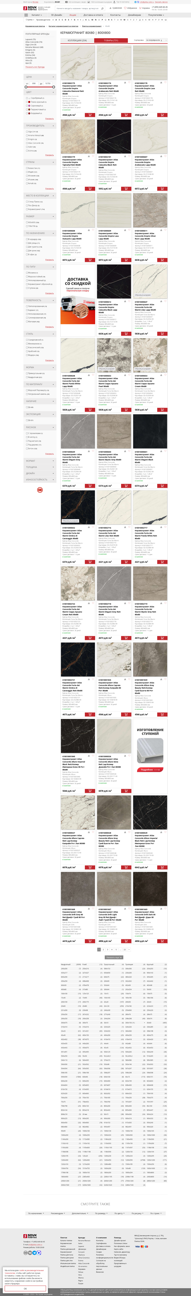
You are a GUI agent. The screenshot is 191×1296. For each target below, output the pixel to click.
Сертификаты (101, 1243)
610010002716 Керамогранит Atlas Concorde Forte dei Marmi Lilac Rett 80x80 (109, 532)
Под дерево (34, 444)
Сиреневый (37, 105)
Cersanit (81, 1252)
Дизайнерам (134, 15)
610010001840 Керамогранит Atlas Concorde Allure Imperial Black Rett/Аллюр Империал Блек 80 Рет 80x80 (73, 763)
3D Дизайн (56, 15)
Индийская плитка (67, 1266)
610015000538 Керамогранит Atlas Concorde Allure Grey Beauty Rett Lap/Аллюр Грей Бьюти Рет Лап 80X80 (109, 839)
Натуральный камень (38, 394)
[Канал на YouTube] (25, 1253)
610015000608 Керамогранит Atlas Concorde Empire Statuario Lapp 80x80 (72, 235)
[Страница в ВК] (30, 1253)
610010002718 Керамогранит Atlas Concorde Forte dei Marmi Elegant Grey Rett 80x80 (110, 609)
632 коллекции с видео (77, 2)
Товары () (111, 40)
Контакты (115, 15)
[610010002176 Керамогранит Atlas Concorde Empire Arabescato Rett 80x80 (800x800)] (114, 63)
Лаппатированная (37, 306)
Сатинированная (37, 317)
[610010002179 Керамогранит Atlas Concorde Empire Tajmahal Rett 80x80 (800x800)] (78, 136)
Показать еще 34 (114, 957)
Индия (32, 172)
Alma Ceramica (84, 1258)
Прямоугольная (36, 373)
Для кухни (34, 250)
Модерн (33, 355)
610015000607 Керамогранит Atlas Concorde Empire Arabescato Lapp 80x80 (145, 161)
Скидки (99, 1252)
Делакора (82, 1249)
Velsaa (80, 1272)
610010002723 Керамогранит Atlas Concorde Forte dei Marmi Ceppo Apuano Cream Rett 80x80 (72, 609)
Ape (27, 63)
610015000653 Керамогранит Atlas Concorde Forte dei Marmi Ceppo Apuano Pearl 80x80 (108, 381)
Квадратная (35, 377)
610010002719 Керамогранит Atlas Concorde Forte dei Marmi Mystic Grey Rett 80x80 (145, 609)
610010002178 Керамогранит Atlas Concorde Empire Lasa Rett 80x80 (145, 87)
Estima (28, 55)
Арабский (33, 351)
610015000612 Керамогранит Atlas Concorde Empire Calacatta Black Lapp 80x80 (108, 307)
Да (30, 407)
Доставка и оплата (93, 15)
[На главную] (37, 1236)
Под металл (34, 441)
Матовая (33, 321)
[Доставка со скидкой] (78, 294)
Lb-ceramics (82, 1266)
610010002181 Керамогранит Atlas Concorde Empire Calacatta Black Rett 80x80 (108, 162)
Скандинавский (35, 339)
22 (125, 949)
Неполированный (37, 280)
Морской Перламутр (38, 390)
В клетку (32, 437)
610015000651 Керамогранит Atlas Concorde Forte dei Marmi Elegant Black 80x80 (144, 457)
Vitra (27, 60)
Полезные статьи (120, 1243)
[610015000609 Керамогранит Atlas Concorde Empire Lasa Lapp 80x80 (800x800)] (114, 210)
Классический (36, 347)
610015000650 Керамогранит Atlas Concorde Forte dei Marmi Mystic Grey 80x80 (110, 456)
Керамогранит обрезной (40, 284)
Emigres (28, 50)
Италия (33, 179)
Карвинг (33, 310)
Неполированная (37, 314)
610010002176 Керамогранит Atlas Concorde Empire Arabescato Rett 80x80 (109, 87)
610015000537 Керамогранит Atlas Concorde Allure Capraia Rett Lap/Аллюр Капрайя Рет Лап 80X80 (73, 838)
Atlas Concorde (32, 42)
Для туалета (35, 247)
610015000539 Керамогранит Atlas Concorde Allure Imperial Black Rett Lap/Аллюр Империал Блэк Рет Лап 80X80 (146, 839)
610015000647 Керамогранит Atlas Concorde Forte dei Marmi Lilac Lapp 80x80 (145, 306)
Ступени (33, 288)
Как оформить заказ (122, 1246)
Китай (32, 183)
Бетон (32, 448)
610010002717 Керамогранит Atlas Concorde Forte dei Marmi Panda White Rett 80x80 (146, 533)
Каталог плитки (66, 1240)
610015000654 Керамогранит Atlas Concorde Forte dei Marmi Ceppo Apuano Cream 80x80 (144, 381)
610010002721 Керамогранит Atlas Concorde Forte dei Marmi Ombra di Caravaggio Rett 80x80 (72, 685)
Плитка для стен (66, 1260)
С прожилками (35, 433)
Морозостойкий (36, 276)
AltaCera (81, 1255)
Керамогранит (36, 209)
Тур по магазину (123, 2)
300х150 (130, 1023)
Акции (73, 15)
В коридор (34, 239)
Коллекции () (77, 40)
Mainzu (81, 1278)
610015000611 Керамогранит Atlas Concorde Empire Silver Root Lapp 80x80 (145, 235)
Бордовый (36, 113)
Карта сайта (118, 1249)
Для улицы (34, 243)
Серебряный (37, 98)
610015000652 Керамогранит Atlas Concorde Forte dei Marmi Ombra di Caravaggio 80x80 (72, 533)
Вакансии (100, 1272)
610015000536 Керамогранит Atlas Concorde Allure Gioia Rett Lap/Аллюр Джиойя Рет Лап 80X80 (110, 761)
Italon (27, 52)
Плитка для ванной (67, 1249)
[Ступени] (150, 749)
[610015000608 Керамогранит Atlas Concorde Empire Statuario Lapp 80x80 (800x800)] (78, 210)
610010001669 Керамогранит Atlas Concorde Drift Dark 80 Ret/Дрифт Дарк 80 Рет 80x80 (145, 914)
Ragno (80, 1280)
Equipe (80, 1283)
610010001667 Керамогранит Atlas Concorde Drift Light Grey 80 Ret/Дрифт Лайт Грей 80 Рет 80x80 (110, 914)
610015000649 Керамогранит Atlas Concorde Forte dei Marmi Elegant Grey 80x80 (72, 457)
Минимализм (34, 343)
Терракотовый (38, 109)
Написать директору (122, 1252)
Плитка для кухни (67, 1258)
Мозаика (33, 272)
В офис (32, 254)
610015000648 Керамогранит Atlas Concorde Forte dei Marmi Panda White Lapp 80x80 (72, 381)
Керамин (81, 1269)
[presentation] (27, 98)
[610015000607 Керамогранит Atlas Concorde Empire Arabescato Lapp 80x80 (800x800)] (150, 136)
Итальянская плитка (68, 1263)
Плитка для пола (66, 1255)
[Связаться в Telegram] (135, 2)
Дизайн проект (120, 1240)
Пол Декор (33, 205)
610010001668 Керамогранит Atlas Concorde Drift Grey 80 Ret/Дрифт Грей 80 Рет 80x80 (73, 914)
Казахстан (34, 168)
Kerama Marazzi (32, 47)
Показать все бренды (35, 67)
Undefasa (29, 58)
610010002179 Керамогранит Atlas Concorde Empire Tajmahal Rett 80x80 (72, 161)
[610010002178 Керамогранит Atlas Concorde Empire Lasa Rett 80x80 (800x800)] (150, 63)
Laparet (28, 39)
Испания (33, 175)
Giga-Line (29, 44)
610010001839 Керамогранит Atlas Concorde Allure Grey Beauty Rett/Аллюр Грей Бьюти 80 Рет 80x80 (144, 686)
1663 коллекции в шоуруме (101, 2)
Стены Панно (35, 201)
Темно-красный (38, 102)
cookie (22, 1270)
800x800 (33, 222)
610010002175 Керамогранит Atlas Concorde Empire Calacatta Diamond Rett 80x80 (73, 88)
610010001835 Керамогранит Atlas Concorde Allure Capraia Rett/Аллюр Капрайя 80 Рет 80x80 (110, 685)
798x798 (32, 226)
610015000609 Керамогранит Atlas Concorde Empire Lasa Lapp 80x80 (109, 235)
